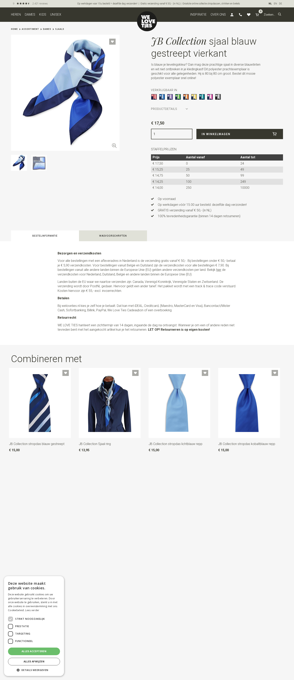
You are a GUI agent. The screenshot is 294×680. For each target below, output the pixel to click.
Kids (42, 14)
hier (218, 270)
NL (270, 3)
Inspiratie (198, 14)
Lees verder (32, 610)
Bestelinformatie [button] (45, 235)
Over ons (218, 14)
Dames (30, 14)
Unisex (55, 14)
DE (280, 3)
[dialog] (34, 626)
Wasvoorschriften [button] (113, 235)
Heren (16, 14)
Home (14, 29)
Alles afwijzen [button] (34, 661)
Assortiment (30, 29)
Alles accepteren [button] (34, 651)
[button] (279, 14)
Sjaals (59, 29)
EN (275, 3)
